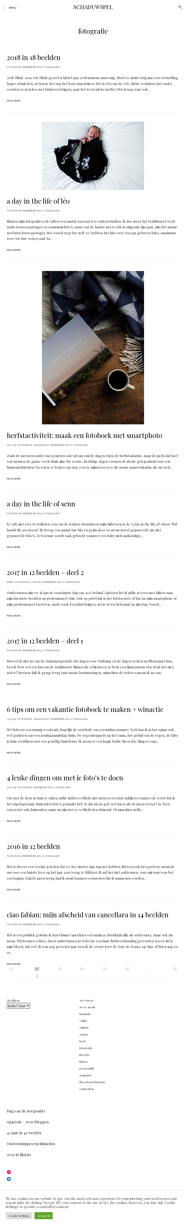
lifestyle (84, 1055)
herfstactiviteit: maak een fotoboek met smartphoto (84, 435)
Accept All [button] (43, 1216)
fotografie (14, 67)
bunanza (85, 1014)
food (82, 1041)
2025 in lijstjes (19, 1154)
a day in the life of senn (41, 503)
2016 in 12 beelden (33, 846)
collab (11, 445)
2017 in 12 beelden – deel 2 (45, 572)
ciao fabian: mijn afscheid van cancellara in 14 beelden (88, 914)
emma (10, 582)
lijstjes (36, 582)
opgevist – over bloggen (28, 1121)
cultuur (84, 1027)
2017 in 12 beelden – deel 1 (45, 640)
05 (105, 969)
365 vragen (86, 1000)
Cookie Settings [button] (18, 1216)
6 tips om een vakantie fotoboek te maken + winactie (85, 709)
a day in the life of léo (38, 200)
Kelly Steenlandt (48, 67)
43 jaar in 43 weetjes (24, 1132)
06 (127, 969)
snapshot (85, 1075)
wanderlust (42, 445)
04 (82, 969)
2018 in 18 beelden (34, 57)
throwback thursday (92, 1082)
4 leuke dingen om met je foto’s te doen (65, 777)
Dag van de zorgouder (26, 1111)
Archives (13, 1000)
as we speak (87, 1007)
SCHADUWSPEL (93, 6)
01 (11, 969)
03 (60, 969)
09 (175, 969)
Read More (14, 100)
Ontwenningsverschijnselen (31, 1143)
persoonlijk (86, 1068)
